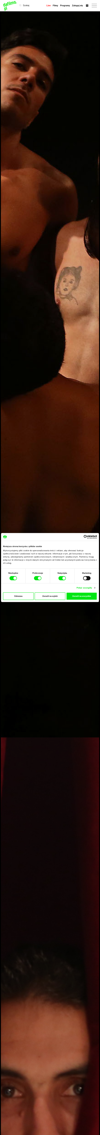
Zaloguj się (77, 5)
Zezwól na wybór (50, 596)
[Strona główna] (10, 5)
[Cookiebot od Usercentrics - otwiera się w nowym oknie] (85, 537)
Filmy (55, 5)
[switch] (37, 578)
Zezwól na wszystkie (81, 596)
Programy (65, 5)
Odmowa (18, 596)
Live (48, 5)
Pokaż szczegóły (84, 588)
